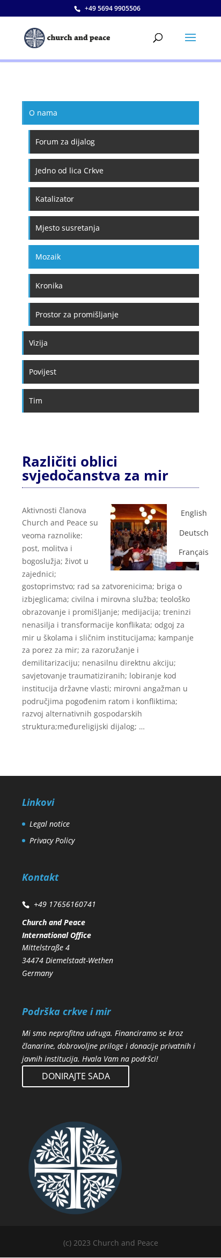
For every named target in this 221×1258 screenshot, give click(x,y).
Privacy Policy (52, 840)
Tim (35, 400)
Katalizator (54, 199)
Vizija (38, 343)
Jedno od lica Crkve (69, 170)
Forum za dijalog (65, 141)
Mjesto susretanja (67, 228)
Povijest (42, 372)
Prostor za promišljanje (77, 314)
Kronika (49, 285)
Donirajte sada (76, 1076)
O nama (43, 113)
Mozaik (48, 256)
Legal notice (50, 824)
